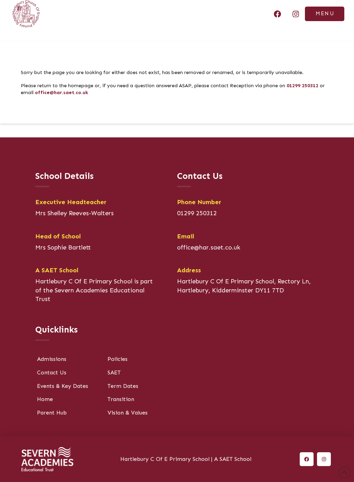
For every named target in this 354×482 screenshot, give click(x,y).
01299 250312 (302, 86)
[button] (324, 14)
